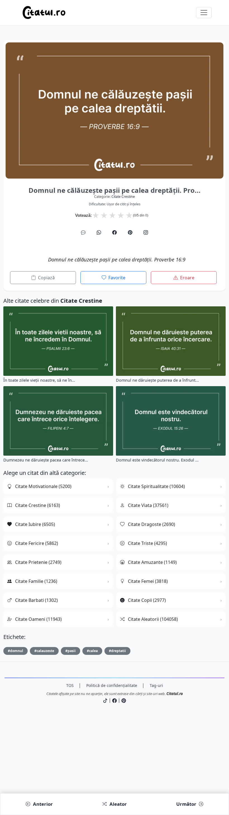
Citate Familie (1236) (36, 581)
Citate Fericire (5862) (36, 543)
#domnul (15, 650)
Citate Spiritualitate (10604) (156, 486)
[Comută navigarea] (204, 12)
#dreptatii (117, 650)
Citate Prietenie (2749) (38, 562)
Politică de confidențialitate (111, 685)
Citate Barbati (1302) (36, 600)
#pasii (70, 650)
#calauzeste (44, 650)
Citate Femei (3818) (148, 581)
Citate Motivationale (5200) (43, 486)
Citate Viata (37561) (148, 505)
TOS (70, 685)
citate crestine (123, 196)
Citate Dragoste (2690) (151, 524)
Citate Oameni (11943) (38, 619)
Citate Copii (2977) (147, 600)
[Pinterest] (130, 232)
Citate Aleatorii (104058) (153, 619)
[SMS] (83, 232)
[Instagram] (146, 232)
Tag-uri (156, 685)
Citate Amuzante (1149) (152, 562)
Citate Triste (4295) (147, 543)
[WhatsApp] (99, 232)
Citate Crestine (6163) (37, 505)
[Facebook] (114, 232)
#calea (92, 650)
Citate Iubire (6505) (35, 524)
